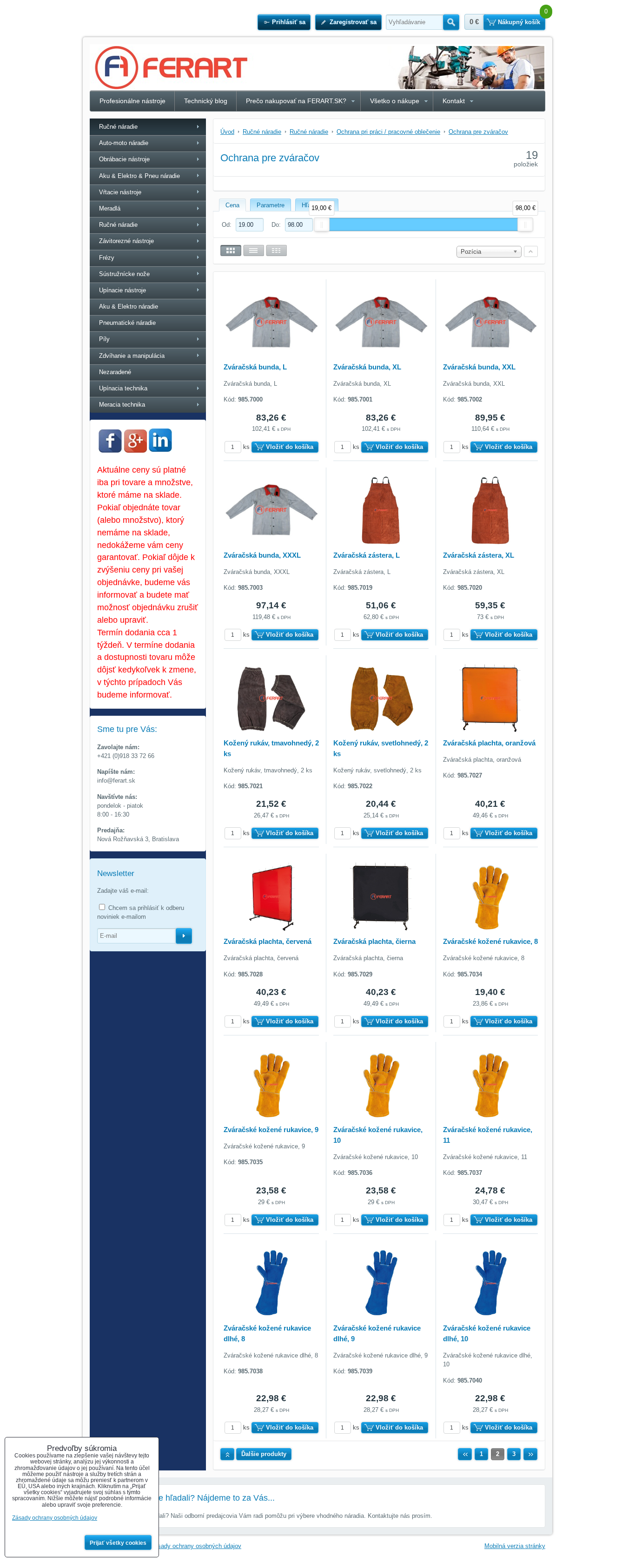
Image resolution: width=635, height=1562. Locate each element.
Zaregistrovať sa (353, 22)
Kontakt (454, 101)
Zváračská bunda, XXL (479, 367)
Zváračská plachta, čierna (374, 941)
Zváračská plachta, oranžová (489, 743)
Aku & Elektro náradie (128, 306)
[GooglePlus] (135, 450)
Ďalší (530, 1454)
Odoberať (184, 936)
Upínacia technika (123, 388)
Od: (227, 224)
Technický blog (205, 101)
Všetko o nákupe (394, 101)
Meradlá (109, 208)
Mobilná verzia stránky (514, 1545)
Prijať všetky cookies (118, 1543)
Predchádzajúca (465, 1454)
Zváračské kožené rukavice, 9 (271, 1130)
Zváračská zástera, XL (478, 555)
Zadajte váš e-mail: (123, 890)
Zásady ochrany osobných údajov (196, 1545)
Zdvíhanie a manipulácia (132, 355)
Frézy (106, 257)
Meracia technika (122, 404)
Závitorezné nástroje (126, 240)
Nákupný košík (519, 22)
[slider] (322, 224)
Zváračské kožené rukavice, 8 (490, 941)
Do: (277, 224)
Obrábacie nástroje (124, 159)
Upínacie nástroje (122, 290)
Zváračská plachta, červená (267, 941)
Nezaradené (115, 372)
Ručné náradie (118, 126)
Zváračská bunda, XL (367, 367)
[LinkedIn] (160, 449)
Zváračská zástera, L (366, 555)
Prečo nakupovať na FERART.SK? (296, 101)
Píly (104, 339)
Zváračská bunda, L (255, 367)
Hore (227, 1454)
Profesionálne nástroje (132, 101)
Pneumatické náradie (127, 322)
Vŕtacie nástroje (120, 192)
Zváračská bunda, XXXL (262, 555)
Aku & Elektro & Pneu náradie (139, 175)
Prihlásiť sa (288, 22)
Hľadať (451, 22)
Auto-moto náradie (123, 142)
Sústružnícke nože (124, 273)
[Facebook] (110, 450)
